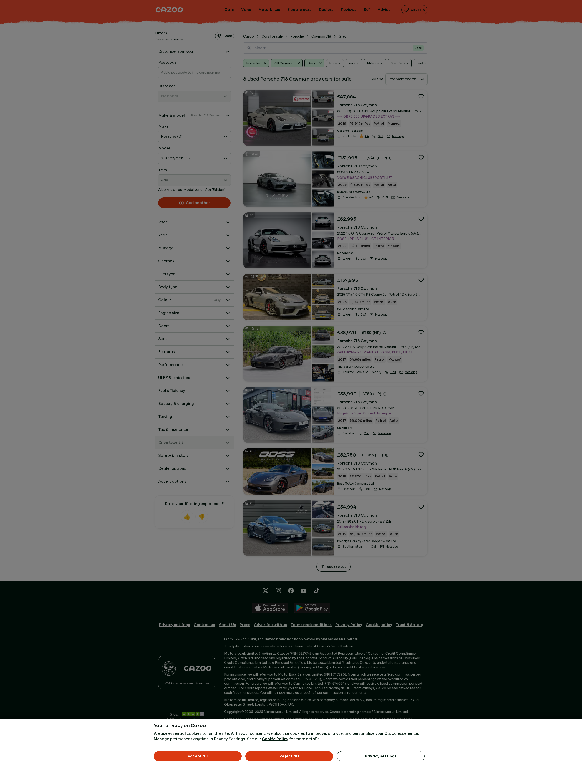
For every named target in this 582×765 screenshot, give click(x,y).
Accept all (197, 756)
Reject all (289, 756)
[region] (291, 742)
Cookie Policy (275, 739)
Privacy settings (381, 756)
